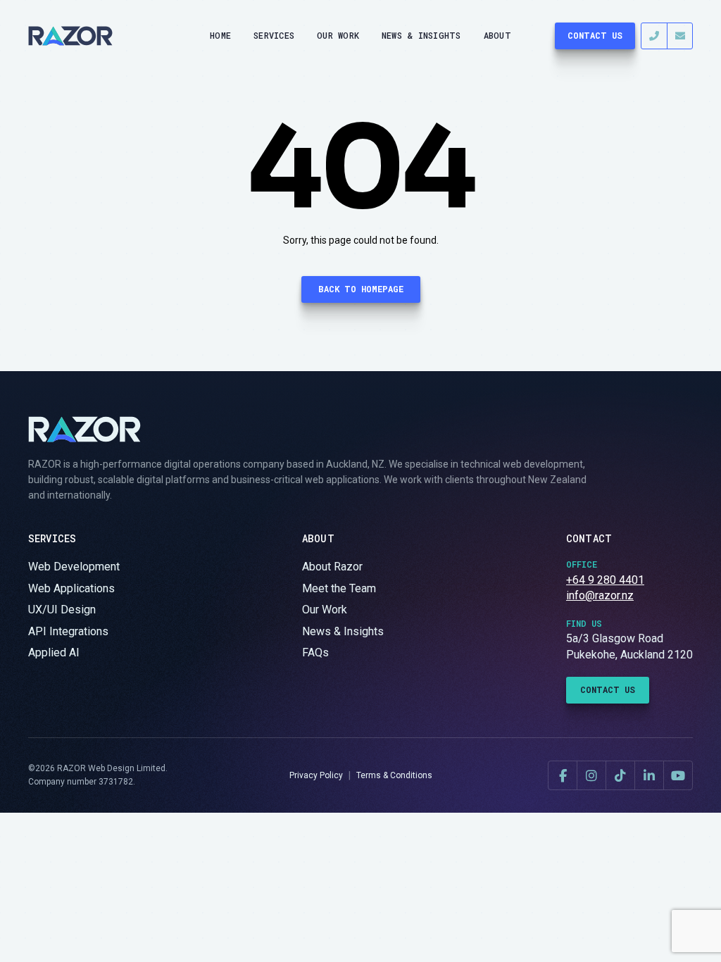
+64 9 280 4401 (605, 580)
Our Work (338, 35)
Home (220, 35)
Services (273, 35)
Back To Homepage (360, 288)
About (497, 35)
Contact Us (595, 35)
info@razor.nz (600, 595)
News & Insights (421, 35)
